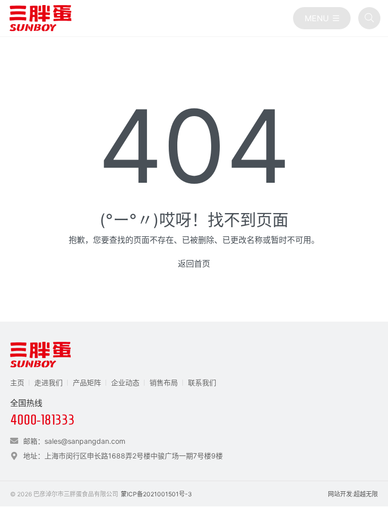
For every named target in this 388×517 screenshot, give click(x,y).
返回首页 (194, 263)
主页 (17, 382)
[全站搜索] (369, 18)
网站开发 (340, 494)
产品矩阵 (87, 382)
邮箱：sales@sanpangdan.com (74, 441)
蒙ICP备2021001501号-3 (156, 494)
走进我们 (48, 382)
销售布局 (164, 382)
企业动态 (125, 382)
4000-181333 (42, 420)
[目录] (322, 18)
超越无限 (366, 494)
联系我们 (202, 382)
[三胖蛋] (40, 18)
